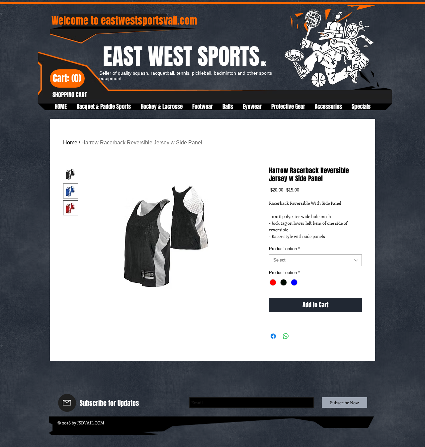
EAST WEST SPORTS (184, 56)
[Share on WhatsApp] (286, 336)
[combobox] (315, 260)
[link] (67, 79)
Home (70, 142)
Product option (284, 248)
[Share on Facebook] (273, 336)
